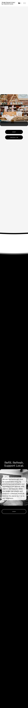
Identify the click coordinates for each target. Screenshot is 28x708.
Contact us (14, 137)
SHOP (14, 132)
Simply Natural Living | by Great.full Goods (8, 3)
